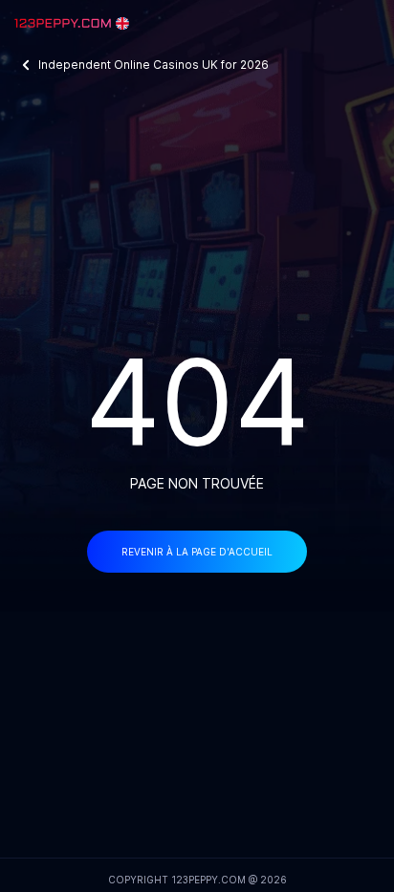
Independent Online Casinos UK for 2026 (153, 64)
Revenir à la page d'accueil (197, 551)
